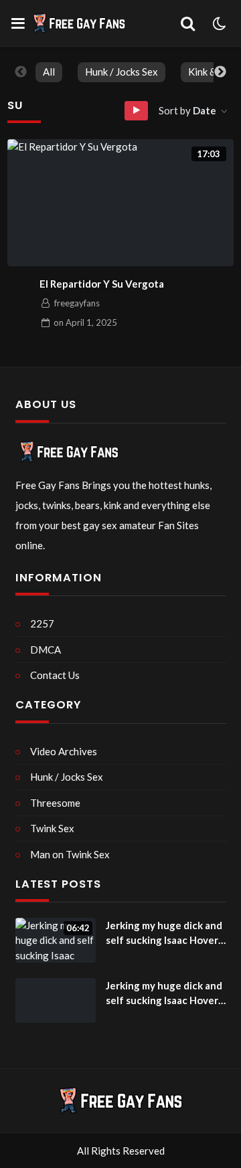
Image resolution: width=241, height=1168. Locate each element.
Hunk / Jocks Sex (121, 72)
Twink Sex (52, 828)
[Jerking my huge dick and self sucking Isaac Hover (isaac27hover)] (55, 1001)
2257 (42, 623)
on (85, 322)
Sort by (187, 110)
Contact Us (55, 675)
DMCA (45, 650)
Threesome (55, 803)
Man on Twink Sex (70, 854)
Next (220, 72)
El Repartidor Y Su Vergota (101, 284)
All (49, 72)
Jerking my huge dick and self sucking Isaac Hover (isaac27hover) (164, 933)
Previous (20, 72)
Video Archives (63, 751)
